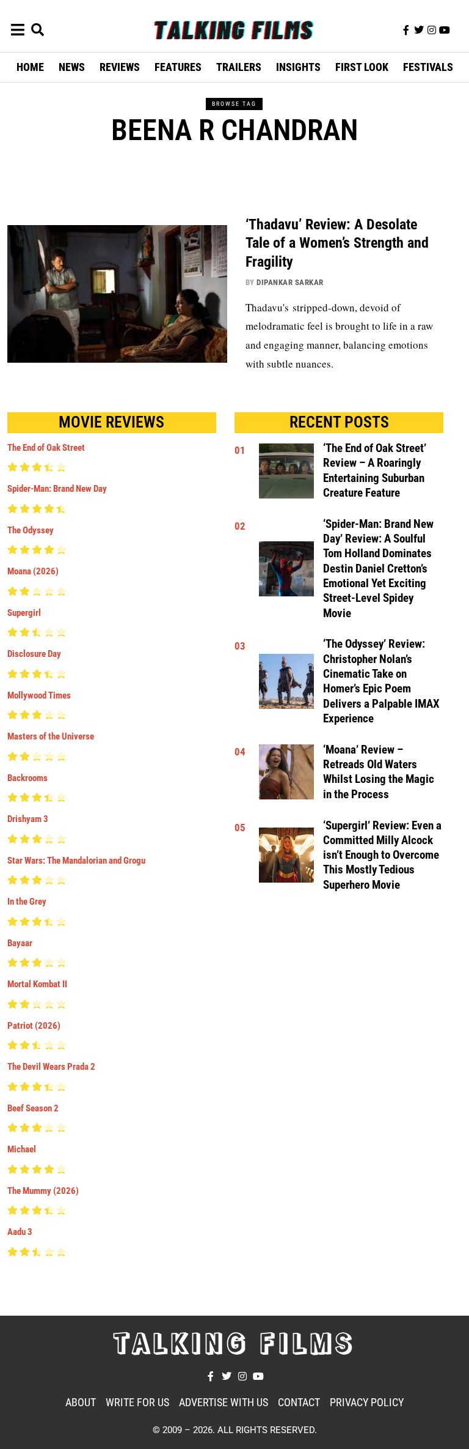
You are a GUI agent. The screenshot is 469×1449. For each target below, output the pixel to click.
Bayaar (19, 943)
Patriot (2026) (33, 1025)
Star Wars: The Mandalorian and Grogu (76, 860)
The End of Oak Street (46, 447)
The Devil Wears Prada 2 (51, 1066)
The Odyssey (30, 530)
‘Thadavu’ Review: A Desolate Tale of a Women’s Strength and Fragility (337, 243)
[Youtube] (444, 30)
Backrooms (27, 778)
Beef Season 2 (33, 1108)
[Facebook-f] (406, 30)
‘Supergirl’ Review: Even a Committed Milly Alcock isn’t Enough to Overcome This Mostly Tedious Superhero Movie (382, 855)
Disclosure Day (34, 653)
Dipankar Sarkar (290, 282)
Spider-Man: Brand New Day (57, 488)
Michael (21, 1149)
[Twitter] (419, 30)
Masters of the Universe (50, 736)
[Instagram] (432, 30)
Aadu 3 (19, 1231)
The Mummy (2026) (43, 1190)
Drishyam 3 (27, 819)
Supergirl (24, 612)
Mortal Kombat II (37, 984)
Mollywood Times (39, 695)
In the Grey (26, 901)
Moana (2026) (33, 571)
